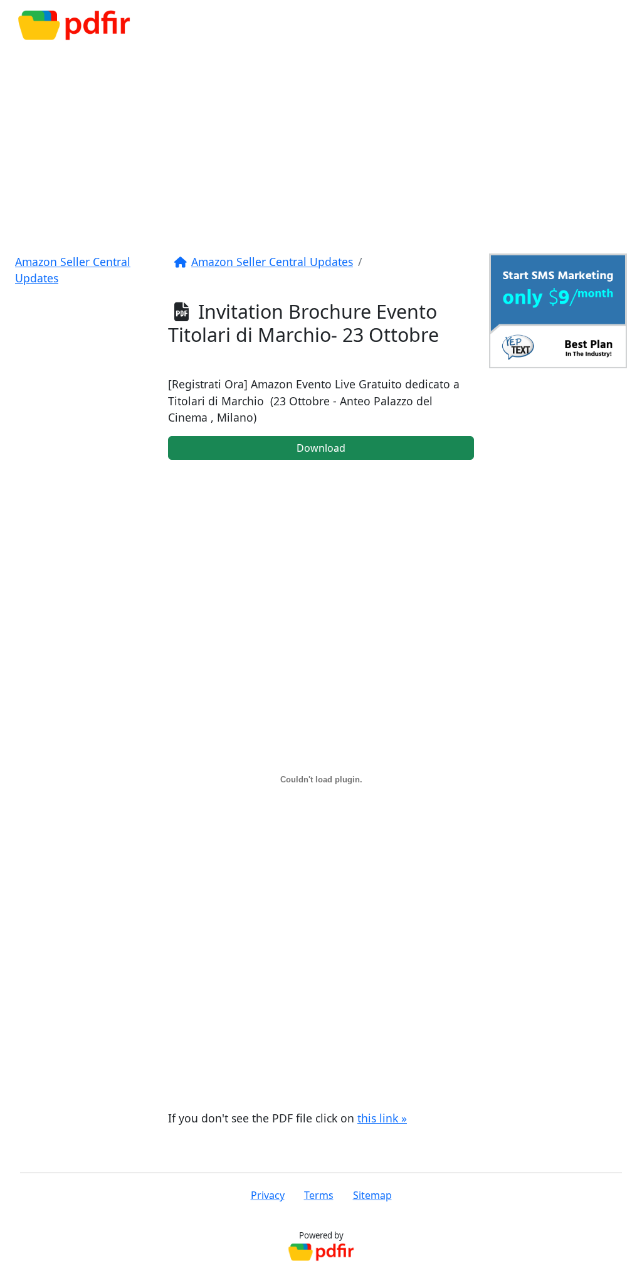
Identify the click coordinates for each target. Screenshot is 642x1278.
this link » (382, 1118)
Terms (319, 1195)
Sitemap (372, 1195)
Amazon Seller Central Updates (272, 261)
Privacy (268, 1195)
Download (321, 448)
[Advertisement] (321, 145)
